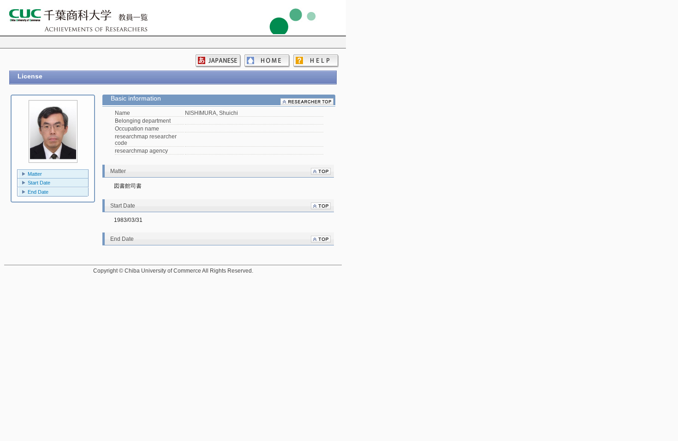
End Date (38, 192)
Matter (35, 174)
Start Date (39, 182)
